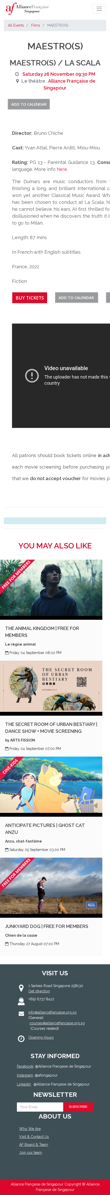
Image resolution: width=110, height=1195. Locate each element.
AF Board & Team (33, 1145)
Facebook (25, 1066)
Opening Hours (41, 1037)
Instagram (25, 1075)
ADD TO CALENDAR (29, 104)
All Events (16, 25)
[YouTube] (52, 1171)
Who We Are (30, 1129)
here (62, 169)
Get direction (39, 991)
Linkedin (24, 1084)
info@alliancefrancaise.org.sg (52, 1012)
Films (35, 25)
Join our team (30, 1152)
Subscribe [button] (78, 1107)
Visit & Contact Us (34, 1137)
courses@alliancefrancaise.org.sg (57, 1023)
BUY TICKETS (30, 298)
